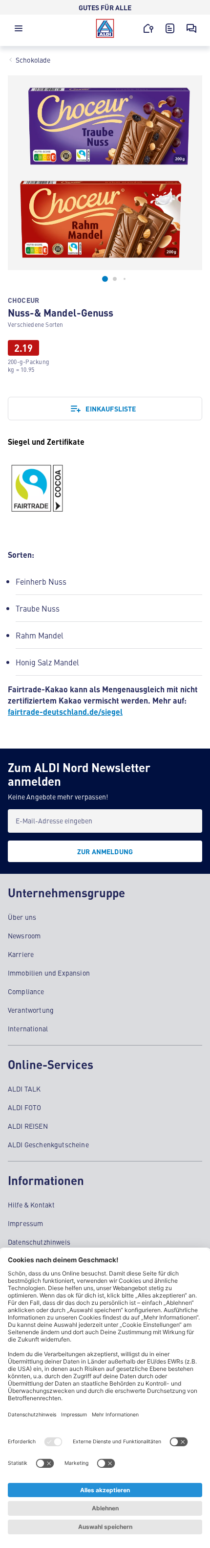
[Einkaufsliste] (170, 28)
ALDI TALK (24, 1088)
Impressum (25, 1223)
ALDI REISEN (28, 1126)
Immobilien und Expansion (49, 973)
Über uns (22, 917)
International (28, 1028)
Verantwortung (31, 1010)
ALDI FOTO (24, 1107)
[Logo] (105, 28)
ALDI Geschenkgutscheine (48, 1144)
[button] (18, 30)
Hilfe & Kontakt (31, 1204)
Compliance (26, 991)
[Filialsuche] (148, 28)
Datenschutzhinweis (39, 1242)
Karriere (21, 954)
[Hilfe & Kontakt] (191, 28)
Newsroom (24, 935)
